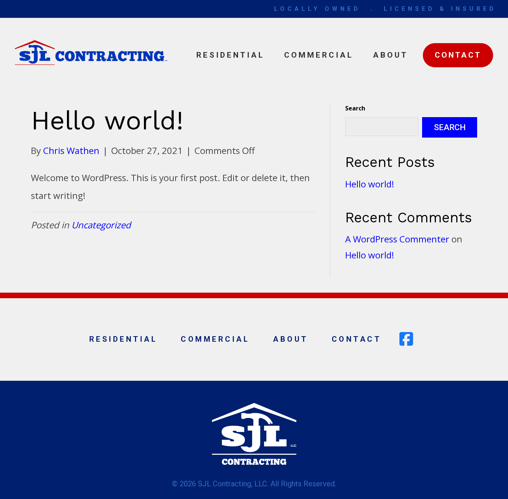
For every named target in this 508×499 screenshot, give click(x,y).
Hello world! (369, 184)
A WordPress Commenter (397, 239)
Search (355, 108)
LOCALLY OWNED (317, 8)
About (390, 55)
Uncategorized (101, 225)
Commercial (318, 55)
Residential (230, 55)
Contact (458, 55)
